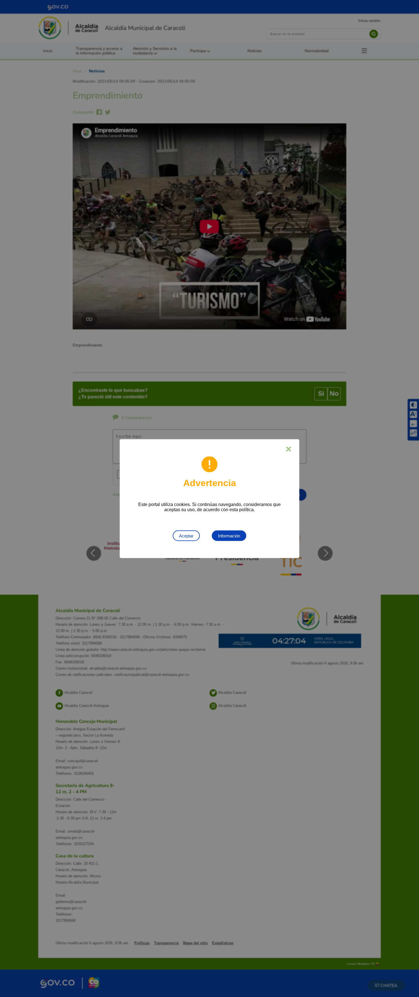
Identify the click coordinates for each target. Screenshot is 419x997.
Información (229, 535)
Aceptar (186, 535)
